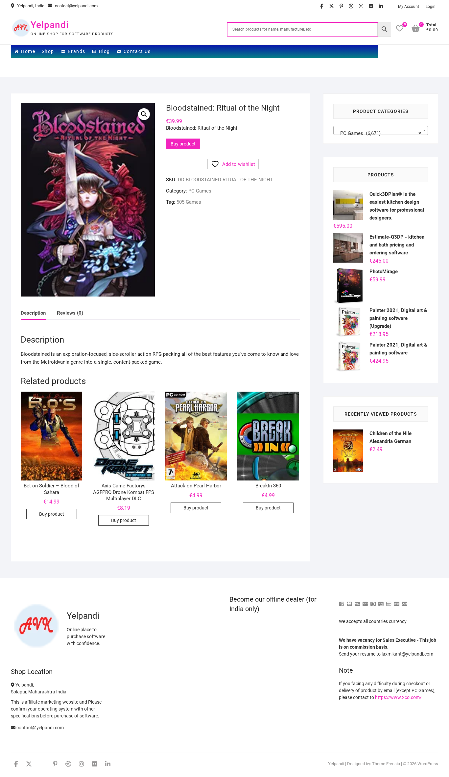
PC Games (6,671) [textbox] (378, 133)
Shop (48, 51)
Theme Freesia (386, 763)
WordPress (427, 763)
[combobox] (380, 130)
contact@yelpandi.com (76, 5)
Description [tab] (33, 313)
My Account (408, 6)
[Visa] (357, 601)
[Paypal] (365, 601)
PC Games (199, 191)
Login (431, 6)
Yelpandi (50, 24)
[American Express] (341, 601)
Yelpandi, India (30, 5)
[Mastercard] (349, 601)
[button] (144, 114)
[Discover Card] (381, 601)
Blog (104, 51)
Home (28, 51)
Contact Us (137, 51)
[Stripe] (396, 601)
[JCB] (404, 601)
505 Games (189, 202)
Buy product (183, 143)
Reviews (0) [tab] (70, 313)
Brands (76, 51)
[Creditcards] (388, 601)
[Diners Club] (373, 601)
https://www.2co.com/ (398, 697)
